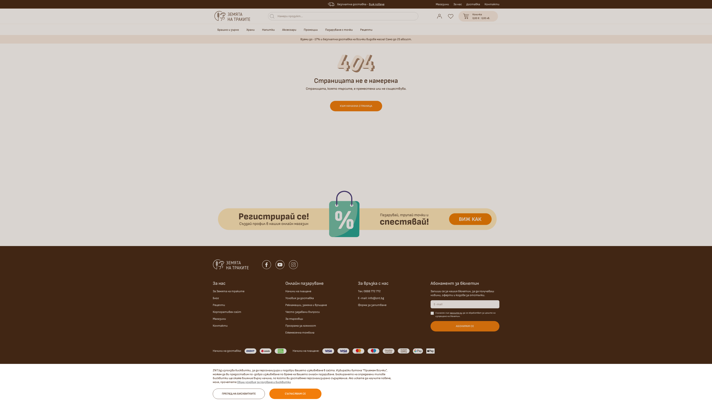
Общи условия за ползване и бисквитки (264, 382)
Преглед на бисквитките (239, 393)
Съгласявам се (295, 393)
